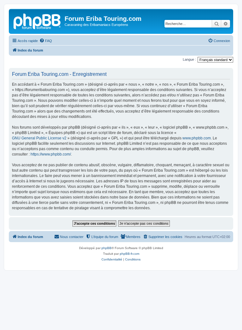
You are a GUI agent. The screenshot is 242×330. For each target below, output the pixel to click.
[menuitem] (45, 41)
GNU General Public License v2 (39, 138)
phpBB (106, 248)
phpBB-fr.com (129, 253)
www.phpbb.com (196, 138)
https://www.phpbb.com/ (51, 154)
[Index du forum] (37, 20)
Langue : (189, 59)
